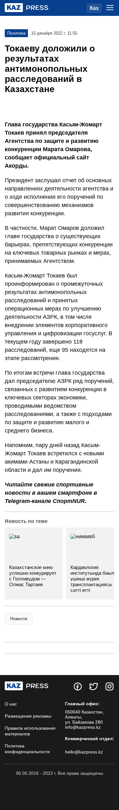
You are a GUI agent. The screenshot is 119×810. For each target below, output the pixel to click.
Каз (94, 8)
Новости (18, 618)
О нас (11, 703)
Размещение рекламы (28, 716)
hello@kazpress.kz (84, 751)
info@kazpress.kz (83, 727)
